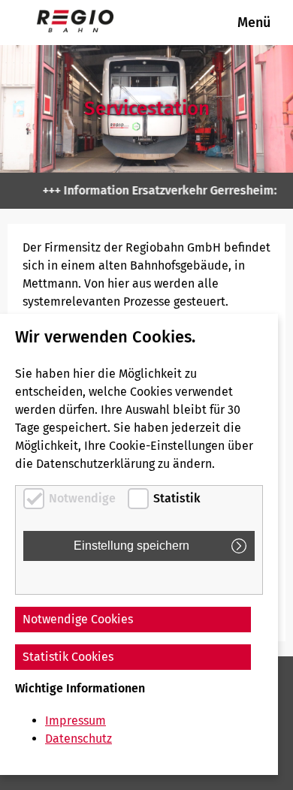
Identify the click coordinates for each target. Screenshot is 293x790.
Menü (253, 22)
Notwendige (82, 498)
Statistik (177, 498)
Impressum (75, 720)
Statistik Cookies (68, 657)
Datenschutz (78, 738)
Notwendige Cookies (78, 619)
